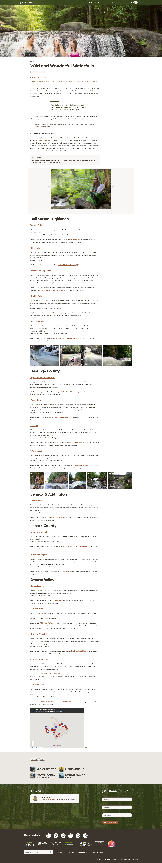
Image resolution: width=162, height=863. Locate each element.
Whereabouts (133, 859)
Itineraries (115, 2)
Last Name (105, 804)
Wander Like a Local (126, 2)
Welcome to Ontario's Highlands (93, 2)
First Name (105, 796)
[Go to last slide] (49, 187)
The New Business (111, 859)
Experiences (107, 2)
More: (32, 756)
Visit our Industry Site (96, 852)
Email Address (106, 812)
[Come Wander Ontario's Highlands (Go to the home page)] (26, 3)
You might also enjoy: (37, 764)
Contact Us (61, 852)
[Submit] (51, 852)
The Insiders (36, 77)
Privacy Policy (71, 852)
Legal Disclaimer (83, 852)
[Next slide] (113, 187)
